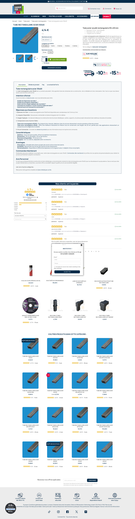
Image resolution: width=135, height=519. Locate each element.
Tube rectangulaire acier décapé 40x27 (30, 425)
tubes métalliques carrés (44, 170)
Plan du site (108, 505)
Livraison (50, 505)
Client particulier (47, 506)
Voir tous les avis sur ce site (30, 199)
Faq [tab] (43, 85)
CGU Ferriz (98, 505)
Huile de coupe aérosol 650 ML (30, 280)
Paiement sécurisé (58, 505)
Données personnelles (35, 506)
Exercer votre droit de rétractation (110, 506)
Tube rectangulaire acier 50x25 (80, 460)
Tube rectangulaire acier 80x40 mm (55, 425)
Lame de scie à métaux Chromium (79, 281)
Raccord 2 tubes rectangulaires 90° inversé (104, 316)
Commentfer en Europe (21, 506)
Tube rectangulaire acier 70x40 (30, 357)
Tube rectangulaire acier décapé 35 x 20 (80, 391)
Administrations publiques (72, 506)
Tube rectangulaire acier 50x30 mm (80, 357)
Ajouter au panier (57, 60)
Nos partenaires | (85, 506)
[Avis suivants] (99, 251)
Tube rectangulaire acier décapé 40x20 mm (104, 357)
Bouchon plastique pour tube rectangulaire (104, 281)
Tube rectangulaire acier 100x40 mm (30, 391)
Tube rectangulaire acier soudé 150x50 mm (104, 425)
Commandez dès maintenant (75, 153)
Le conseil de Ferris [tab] (53, 85)
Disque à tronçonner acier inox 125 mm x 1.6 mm (30, 316)
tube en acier (30, 98)
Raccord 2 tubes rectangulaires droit (55, 316)
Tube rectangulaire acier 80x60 (55, 460)
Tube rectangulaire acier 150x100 (55, 357)
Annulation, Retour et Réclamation (74, 505)
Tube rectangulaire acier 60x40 (104, 460)
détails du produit (42, 129)
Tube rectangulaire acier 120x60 (30, 460)
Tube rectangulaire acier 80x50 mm (80, 425)
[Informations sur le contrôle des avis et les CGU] (37, 197)
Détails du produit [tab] (33, 85)
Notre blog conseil (89, 505)
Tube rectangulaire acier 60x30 (55, 391)
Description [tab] (22, 85)
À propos (25, 505)
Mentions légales (95, 506)
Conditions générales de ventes (38, 505)
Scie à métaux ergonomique (55, 280)
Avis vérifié (118, 189)
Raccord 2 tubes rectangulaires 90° (80, 316)
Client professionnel (58, 506)
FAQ (103, 505)
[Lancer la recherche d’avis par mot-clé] (45, 219)
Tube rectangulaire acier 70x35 (104, 391)
